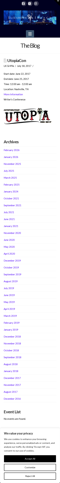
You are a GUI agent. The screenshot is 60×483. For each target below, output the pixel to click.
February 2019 (12, 322)
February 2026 (12, 150)
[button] (30, 34)
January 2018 (11, 371)
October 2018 (11, 350)
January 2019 (11, 329)
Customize (30, 467)
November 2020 (12, 232)
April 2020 (9, 253)
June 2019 (9, 295)
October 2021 (11, 198)
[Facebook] (23, 3)
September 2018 (12, 357)
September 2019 (12, 274)
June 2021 (9, 219)
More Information (13, 94)
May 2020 (9, 246)
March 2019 (10, 315)
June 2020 (9, 239)
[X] (30, 3)
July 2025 (9, 170)
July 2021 (9, 212)
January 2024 (11, 191)
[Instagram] (36, 3)
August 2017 (11, 391)
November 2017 (12, 384)
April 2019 (9, 308)
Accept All (30, 458)
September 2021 (12, 205)
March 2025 (10, 177)
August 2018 (11, 364)
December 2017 (12, 378)
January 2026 (11, 156)
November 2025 (12, 163)
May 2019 (9, 302)
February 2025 (12, 184)
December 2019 (12, 260)
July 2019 (9, 288)
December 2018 (12, 336)
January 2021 (11, 226)
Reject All (30, 476)
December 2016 (12, 398)
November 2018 (12, 343)
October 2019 (11, 267)
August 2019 (11, 281)
